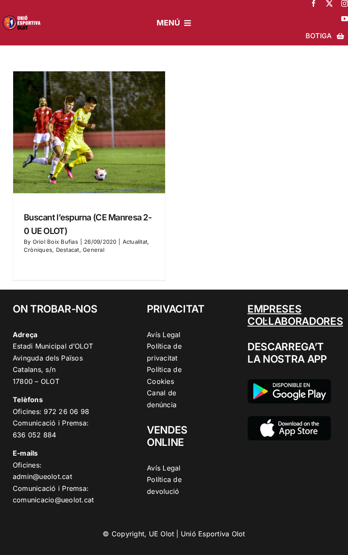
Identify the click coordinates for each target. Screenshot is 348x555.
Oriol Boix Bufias (55, 241)
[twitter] (329, 3)
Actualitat (135, 241)
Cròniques (38, 249)
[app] (289, 419)
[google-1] (289, 382)
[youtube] (344, 18)
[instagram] (344, 3)
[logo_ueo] (23, 14)
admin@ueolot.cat (42, 476)
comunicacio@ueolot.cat (53, 500)
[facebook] (313, 3)
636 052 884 (34, 435)
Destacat (67, 249)
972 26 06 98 (66, 411)
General (93, 249)
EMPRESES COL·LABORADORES (295, 315)
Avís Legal (163, 334)
